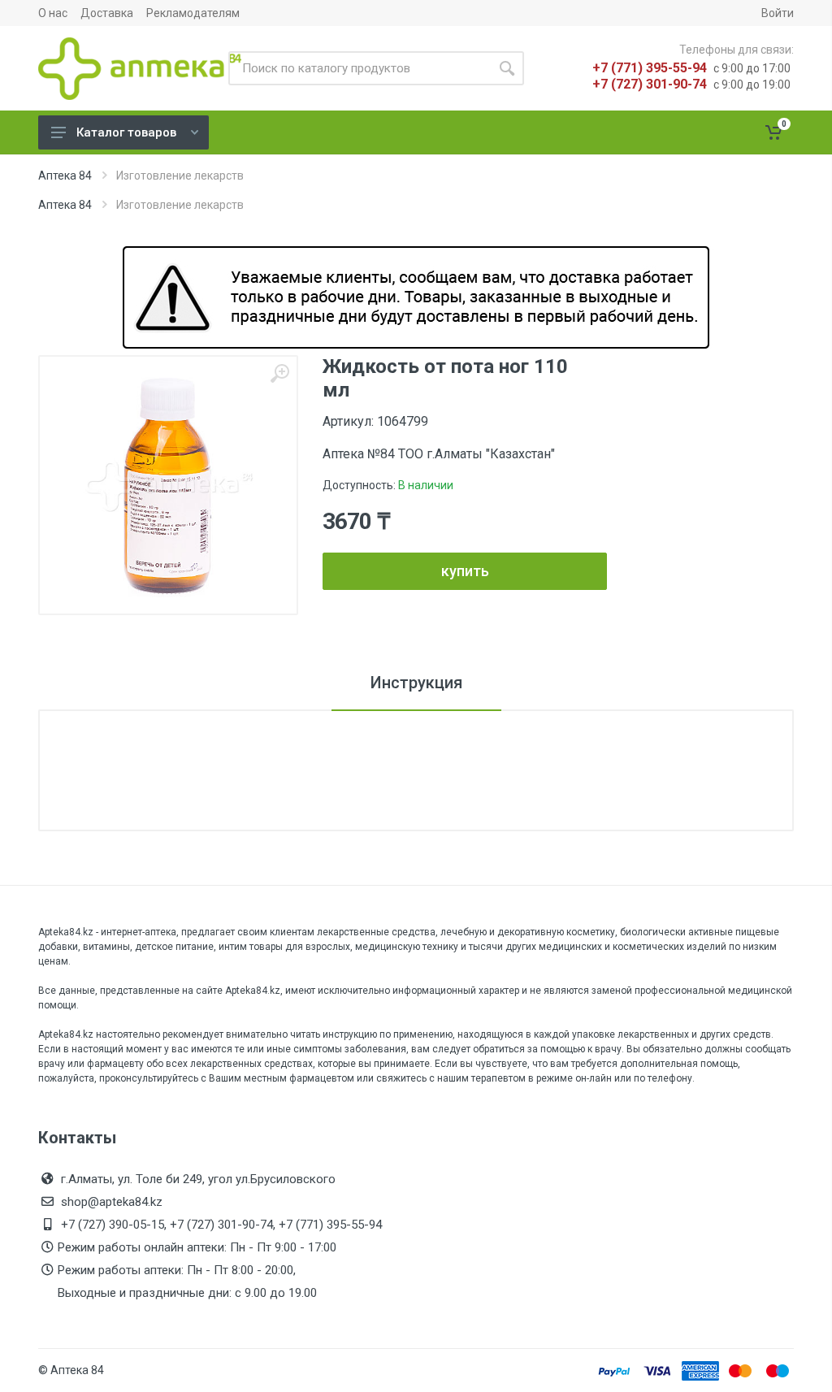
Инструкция (416, 682)
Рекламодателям (193, 13)
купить (465, 570)
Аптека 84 (65, 175)
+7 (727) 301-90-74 (649, 84)
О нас (52, 13)
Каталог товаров (126, 132)
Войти (777, 13)
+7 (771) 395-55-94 (649, 68)
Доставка (106, 13)
